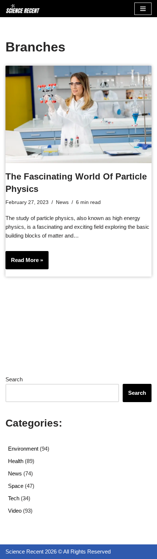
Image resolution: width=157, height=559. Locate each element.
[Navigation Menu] (143, 9)
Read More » (24, 263)
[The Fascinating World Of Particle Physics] (78, 114)
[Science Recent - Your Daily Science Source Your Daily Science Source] (22, 8)
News (62, 202)
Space (15, 486)
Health (15, 461)
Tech (13, 498)
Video (15, 511)
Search (14, 379)
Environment (23, 449)
